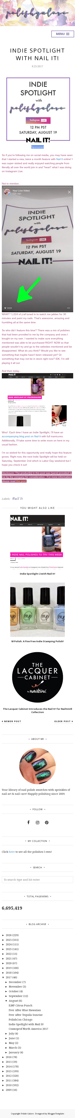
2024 (9, 944)
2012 (9, 1075)
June (12, 1038)
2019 (9, 968)
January (14, 1052)
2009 (9, 1090)
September (16, 996)
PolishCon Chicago (20, 1019)
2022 (9, 953)
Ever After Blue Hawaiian (25, 1010)
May (11, 1043)
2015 (9, 1061)
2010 (9, 1085)
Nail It (59, 159)
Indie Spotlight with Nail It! (26, 1024)
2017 (9, 977)
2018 (9, 972)
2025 (9, 940)
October (14, 991)
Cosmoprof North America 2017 (28, 1028)
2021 (9, 958)
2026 (9, 935)
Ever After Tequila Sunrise (26, 1015)
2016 (9, 1057)
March (13, 1047)
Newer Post (12, 721)
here (12, 851)
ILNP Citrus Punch (20, 1005)
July (11, 1033)
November (15, 986)
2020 (9, 963)
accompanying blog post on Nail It (21, 436)
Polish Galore (27, 1113)
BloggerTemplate (56, 1113)
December (15, 982)
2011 (9, 1080)
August (13, 1000)
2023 (9, 949)
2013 (9, 1071)
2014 (9, 1066)
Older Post (62, 721)
